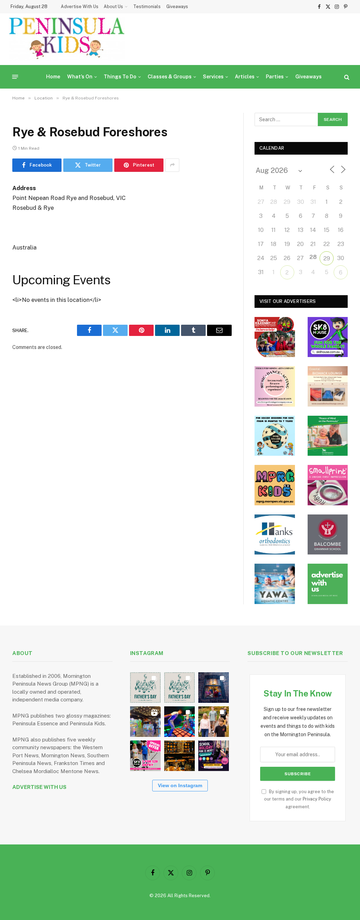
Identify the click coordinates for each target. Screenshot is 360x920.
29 (326, 258)
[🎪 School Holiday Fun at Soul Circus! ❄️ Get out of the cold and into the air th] (213, 755)
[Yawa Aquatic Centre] (275, 584)
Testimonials (147, 6)
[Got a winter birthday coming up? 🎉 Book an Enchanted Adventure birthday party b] (213, 721)
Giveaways (177, 6)
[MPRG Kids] (275, 485)
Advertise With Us (79, 6)
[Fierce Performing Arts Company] (275, 386)
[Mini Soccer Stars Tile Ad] (275, 436)
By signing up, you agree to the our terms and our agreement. (299, 799)
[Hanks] (275, 534)
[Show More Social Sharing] (172, 165)
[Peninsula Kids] (67, 39)
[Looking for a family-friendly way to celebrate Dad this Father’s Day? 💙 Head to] (179, 687)
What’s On (79, 76)
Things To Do (120, 76)
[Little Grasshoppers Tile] (328, 436)
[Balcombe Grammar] (328, 534)
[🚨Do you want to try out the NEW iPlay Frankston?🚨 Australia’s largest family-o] (179, 721)
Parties (275, 76)
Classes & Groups (170, 76)
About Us (113, 6)
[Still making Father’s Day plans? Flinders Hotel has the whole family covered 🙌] (145, 687)
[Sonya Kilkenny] (275, 337)
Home (53, 76)
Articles (245, 76)
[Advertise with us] (328, 584)
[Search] (346, 77)
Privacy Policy (317, 799)
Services (213, 76)
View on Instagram (180, 785)
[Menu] (15, 77)
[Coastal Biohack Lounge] (328, 386)
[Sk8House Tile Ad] (328, 337)
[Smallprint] (328, 485)
